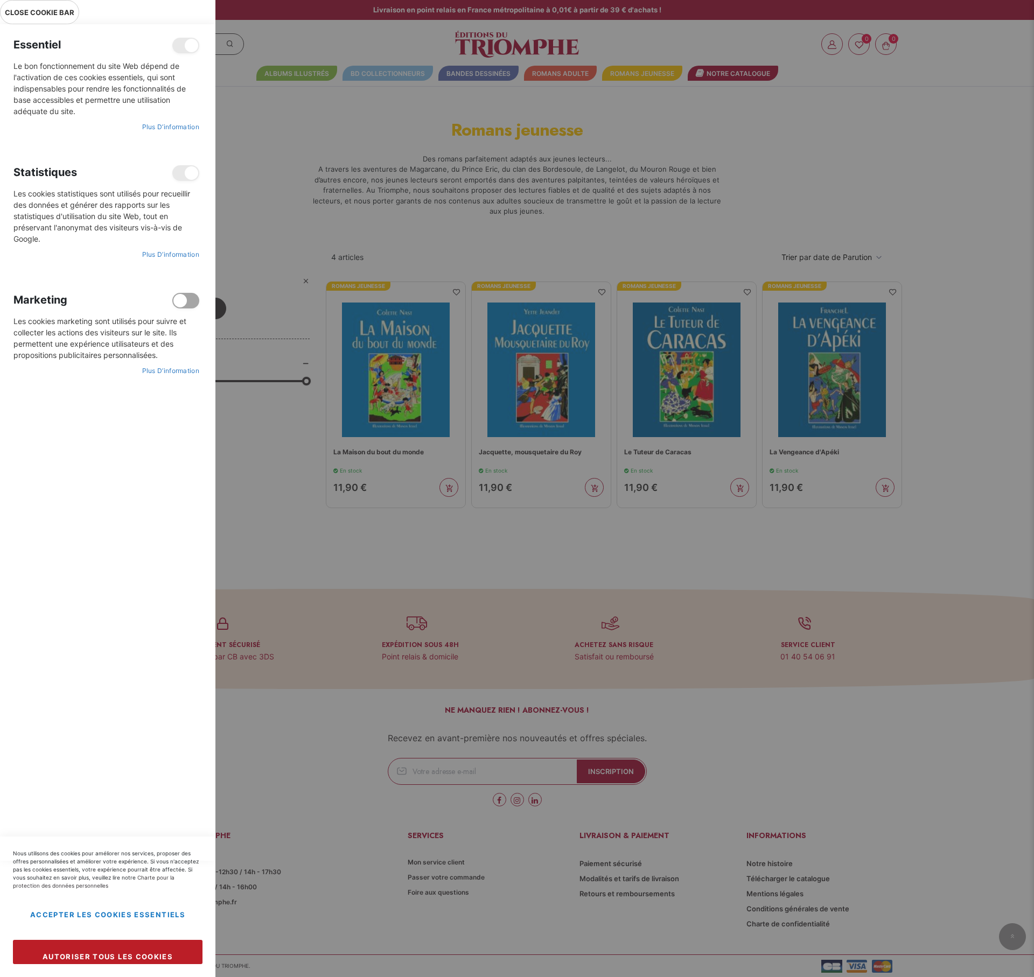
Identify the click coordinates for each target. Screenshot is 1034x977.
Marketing (185, 300)
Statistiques (185, 173)
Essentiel (185, 45)
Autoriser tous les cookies (108, 956)
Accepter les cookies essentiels (107, 914)
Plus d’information (170, 127)
